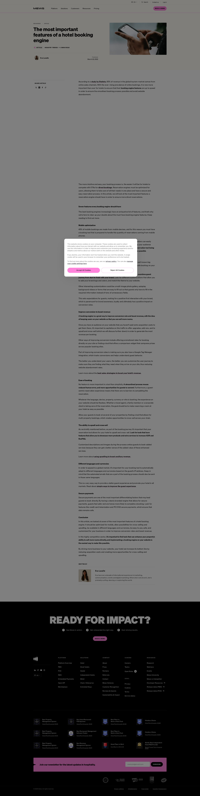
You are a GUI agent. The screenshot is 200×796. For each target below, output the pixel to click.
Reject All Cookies (117, 270)
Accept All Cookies (83, 270)
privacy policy (111, 261)
